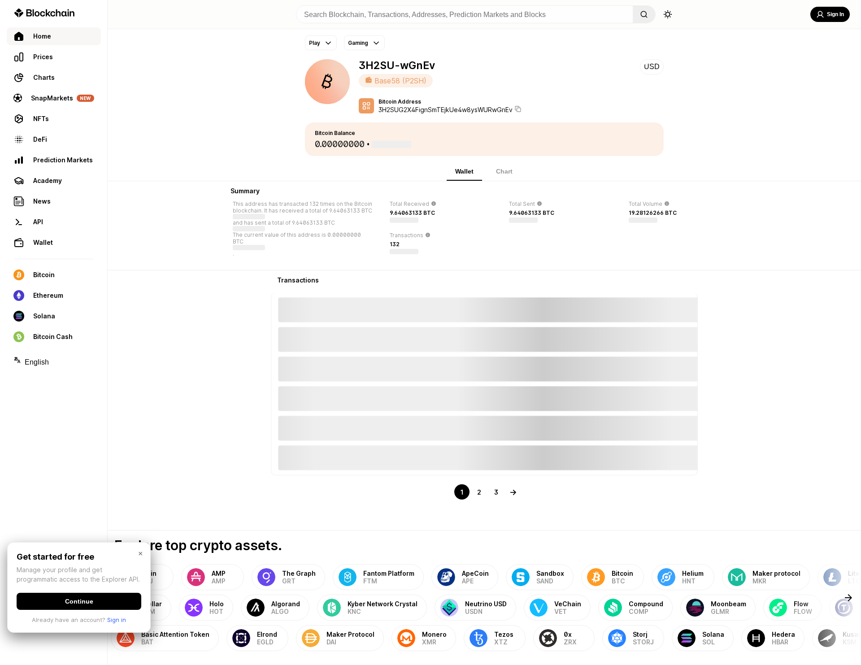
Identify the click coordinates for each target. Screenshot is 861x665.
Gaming (358, 42)
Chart (504, 171)
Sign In (835, 14)
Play (314, 42)
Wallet (464, 171)
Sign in (116, 619)
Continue (79, 601)
